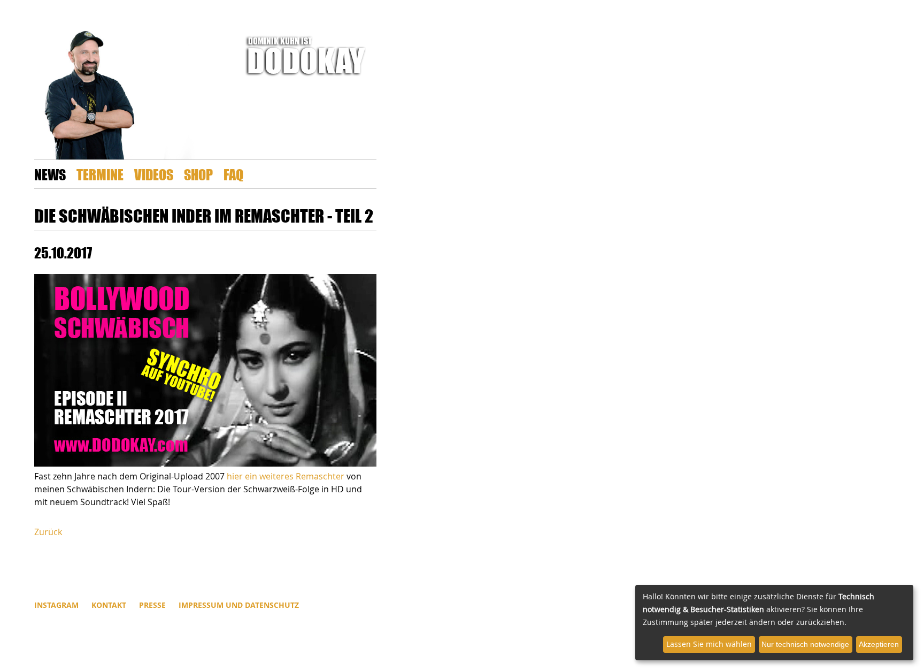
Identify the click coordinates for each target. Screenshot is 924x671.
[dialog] (774, 622)
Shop (198, 174)
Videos (153, 174)
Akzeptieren (879, 644)
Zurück (48, 532)
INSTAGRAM (56, 605)
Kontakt (108, 605)
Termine (100, 174)
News (50, 174)
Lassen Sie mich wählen (709, 644)
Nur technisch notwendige (805, 644)
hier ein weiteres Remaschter (286, 476)
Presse (152, 605)
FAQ (233, 174)
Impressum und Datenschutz (239, 605)
